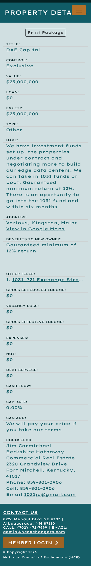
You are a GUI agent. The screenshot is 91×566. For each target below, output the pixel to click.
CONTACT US (20, 512)
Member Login (31, 542)
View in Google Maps (35, 228)
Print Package (46, 32)
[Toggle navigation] (79, 10)
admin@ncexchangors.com (34, 532)
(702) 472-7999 (32, 527)
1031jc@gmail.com (50, 494)
